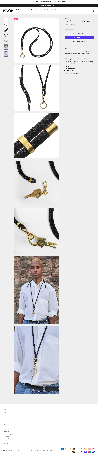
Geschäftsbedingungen (8, 427)
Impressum (6, 431)
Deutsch (80, 10)
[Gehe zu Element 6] (6, 47)
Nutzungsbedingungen (8, 434)
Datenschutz (6, 429)
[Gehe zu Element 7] (6, 54)
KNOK (66, 18)
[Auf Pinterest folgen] (8, 443)
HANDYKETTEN (20, 9)
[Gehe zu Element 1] (6, 20)
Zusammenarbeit (7, 419)
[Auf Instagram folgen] (4, 443)
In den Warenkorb (79, 33)
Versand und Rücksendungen (10, 415)
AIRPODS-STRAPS (43, 9)
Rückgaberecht (6, 436)
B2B (4, 424)
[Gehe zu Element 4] (6, 35)
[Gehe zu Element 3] (6, 30)
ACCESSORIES (55, 9)
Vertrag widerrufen (22, 11)
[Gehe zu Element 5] (6, 41)
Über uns (5, 412)
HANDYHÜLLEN (32, 9)
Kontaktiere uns (7, 417)
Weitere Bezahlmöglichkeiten (79, 41)
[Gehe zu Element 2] (6, 25)
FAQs (4, 422)
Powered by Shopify (49, 450)
